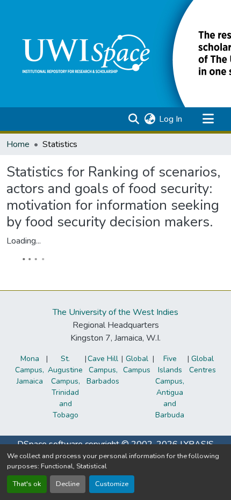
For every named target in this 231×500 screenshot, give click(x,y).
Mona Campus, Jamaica (29, 370)
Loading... (23, 241)
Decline (68, 484)
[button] (133, 119)
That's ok (27, 484)
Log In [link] (170, 119)
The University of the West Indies (115, 312)
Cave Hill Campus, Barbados (102, 370)
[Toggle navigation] (208, 119)
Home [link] (18, 144)
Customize (111, 484)
